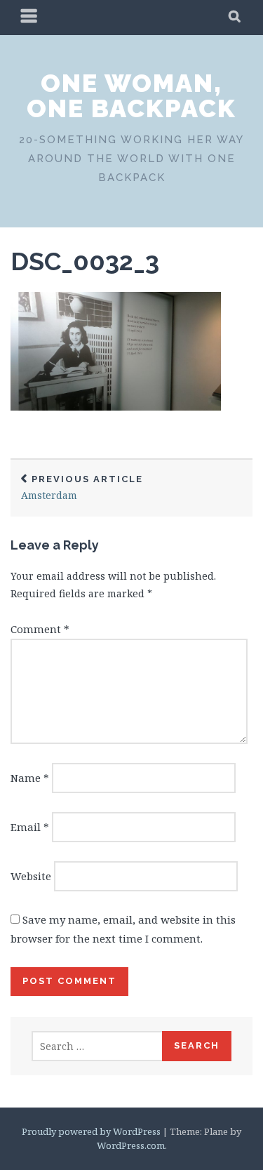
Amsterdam (82, 488)
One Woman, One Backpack (131, 95)
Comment (40, 629)
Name (30, 778)
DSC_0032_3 (85, 261)
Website (31, 876)
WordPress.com (131, 1145)
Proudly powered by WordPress (91, 1131)
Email (30, 827)
